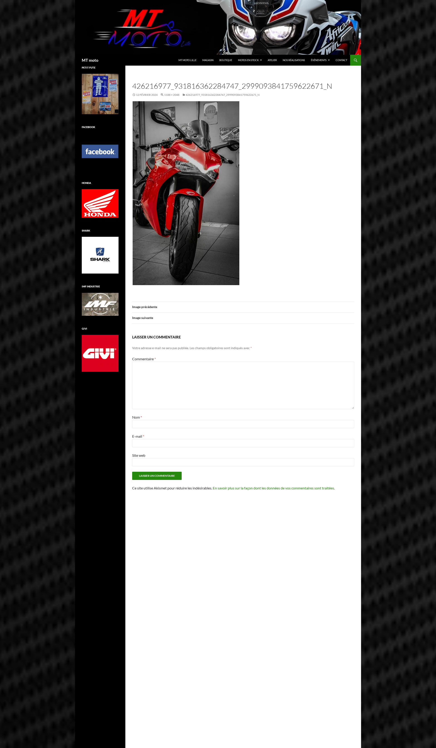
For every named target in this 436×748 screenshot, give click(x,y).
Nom (137, 417)
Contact (341, 60)
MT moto (90, 60)
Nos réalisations (294, 60)
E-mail (138, 436)
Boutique (225, 60)
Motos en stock (248, 60)
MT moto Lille (187, 60)
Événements (319, 60)
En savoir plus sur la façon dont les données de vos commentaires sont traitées (273, 488)
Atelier (272, 60)
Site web (138, 455)
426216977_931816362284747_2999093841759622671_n (223, 94)
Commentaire (144, 359)
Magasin (207, 60)
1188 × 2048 (171, 94)
